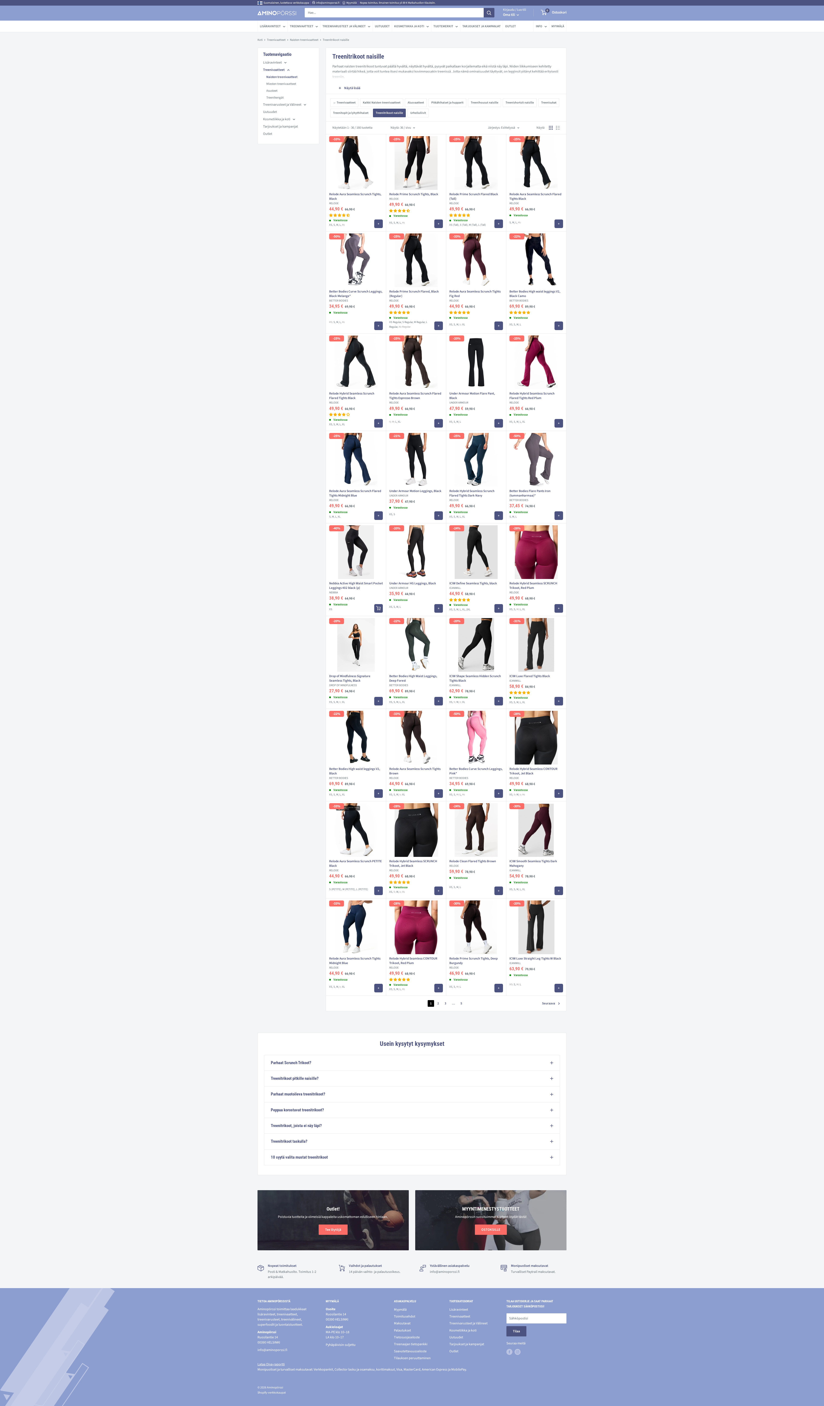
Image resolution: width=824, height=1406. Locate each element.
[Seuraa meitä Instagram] (518, 1352)
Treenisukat (548, 103)
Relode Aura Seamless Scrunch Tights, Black (355, 196)
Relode (334, 203)
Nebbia (333, 592)
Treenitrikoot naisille (389, 113)
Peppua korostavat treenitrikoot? (297, 1109)
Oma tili (509, 14)
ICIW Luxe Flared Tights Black (529, 676)
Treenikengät (275, 97)
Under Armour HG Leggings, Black (412, 583)
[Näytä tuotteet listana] (558, 128)
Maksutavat (402, 1323)
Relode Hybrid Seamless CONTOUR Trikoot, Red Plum (413, 960)
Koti (260, 40)
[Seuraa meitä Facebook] (509, 1352)
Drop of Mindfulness (343, 685)
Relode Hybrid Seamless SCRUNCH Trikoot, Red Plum (533, 585)
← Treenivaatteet (344, 103)
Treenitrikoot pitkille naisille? (295, 1078)
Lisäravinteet (270, 26)
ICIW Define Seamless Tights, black (473, 583)
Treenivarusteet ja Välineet (344, 26)
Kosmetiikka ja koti (409, 26)
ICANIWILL (455, 588)
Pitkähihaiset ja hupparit (447, 103)
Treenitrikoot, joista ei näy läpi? (296, 1125)
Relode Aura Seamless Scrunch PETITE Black (355, 863)
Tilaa (516, 1331)
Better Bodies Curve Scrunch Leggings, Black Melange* (355, 293)
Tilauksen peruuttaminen (412, 1358)
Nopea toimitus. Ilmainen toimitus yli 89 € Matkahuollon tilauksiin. (397, 3)
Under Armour (458, 403)
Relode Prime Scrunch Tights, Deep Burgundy (473, 960)
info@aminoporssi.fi (327, 3)
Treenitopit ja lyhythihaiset (350, 113)
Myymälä (351, 3)
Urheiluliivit (418, 113)
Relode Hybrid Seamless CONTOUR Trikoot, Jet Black (533, 771)
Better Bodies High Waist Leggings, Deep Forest (413, 678)
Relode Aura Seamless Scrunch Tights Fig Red (475, 293)
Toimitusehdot (404, 1316)
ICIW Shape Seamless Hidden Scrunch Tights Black (475, 678)
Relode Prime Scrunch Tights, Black (413, 194)
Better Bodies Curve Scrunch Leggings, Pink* (476, 771)
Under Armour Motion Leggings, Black (415, 491)
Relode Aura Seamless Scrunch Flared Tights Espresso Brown (415, 395)
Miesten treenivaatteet (281, 84)
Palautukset (402, 1330)
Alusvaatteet (416, 103)
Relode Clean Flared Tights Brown (472, 861)
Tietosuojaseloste (407, 1337)
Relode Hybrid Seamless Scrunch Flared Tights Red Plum (531, 395)
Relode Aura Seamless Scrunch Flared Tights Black (535, 196)
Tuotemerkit (443, 26)
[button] (339, 215)
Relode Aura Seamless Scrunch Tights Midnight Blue (354, 960)
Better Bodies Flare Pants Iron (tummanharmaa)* (529, 493)
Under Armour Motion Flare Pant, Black (472, 395)
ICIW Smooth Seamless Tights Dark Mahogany (533, 863)
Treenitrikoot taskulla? (289, 1141)
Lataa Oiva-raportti (271, 1364)
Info (539, 26)
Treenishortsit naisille (520, 103)
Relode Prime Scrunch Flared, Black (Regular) (414, 293)
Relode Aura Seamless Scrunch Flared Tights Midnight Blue (355, 493)
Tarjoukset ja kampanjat (481, 26)
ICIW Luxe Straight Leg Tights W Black (535, 958)
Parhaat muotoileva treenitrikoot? (298, 1094)
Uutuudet (382, 26)
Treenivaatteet (301, 26)
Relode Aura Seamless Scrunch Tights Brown (415, 771)
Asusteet (271, 90)
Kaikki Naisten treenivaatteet (381, 103)
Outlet (510, 26)
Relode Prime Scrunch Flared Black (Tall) (473, 196)
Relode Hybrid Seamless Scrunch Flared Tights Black (351, 395)
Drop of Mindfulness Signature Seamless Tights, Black (349, 678)
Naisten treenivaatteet (304, 40)
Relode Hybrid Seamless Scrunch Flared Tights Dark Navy (471, 493)
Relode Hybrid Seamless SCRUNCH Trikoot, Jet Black (413, 863)
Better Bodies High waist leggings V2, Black (354, 771)
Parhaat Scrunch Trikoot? (291, 1062)
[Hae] (489, 12)
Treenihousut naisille (484, 103)
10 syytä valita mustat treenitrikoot (299, 1157)
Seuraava (548, 1003)
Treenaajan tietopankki (410, 1344)
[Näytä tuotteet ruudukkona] (551, 128)
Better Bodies (338, 301)
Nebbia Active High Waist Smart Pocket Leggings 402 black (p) (356, 585)
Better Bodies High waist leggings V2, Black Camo (534, 293)
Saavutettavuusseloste (410, 1351)
